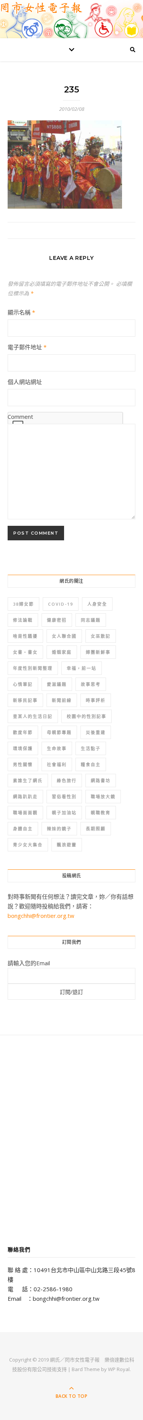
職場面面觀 (25, 812)
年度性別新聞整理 (33, 668)
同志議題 (91, 620)
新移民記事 (25, 700)
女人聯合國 (64, 636)
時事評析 (96, 700)
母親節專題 (59, 732)
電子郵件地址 (27, 347)
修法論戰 (23, 620)
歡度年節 (23, 732)
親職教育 (101, 812)
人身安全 (97, 604)
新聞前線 (62, 700)
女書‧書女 (25, 652)
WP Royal (119, 1369)
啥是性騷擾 (25, 636)
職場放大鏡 (103, 796)
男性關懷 (23, 764)
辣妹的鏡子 (59, 829)
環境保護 (23, 748)
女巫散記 (101, 636)
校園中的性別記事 (86, 716)
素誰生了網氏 (28, 780)
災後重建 (96, 732)
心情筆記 (23, 684)
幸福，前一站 (81, 668)
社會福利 (57, 764)
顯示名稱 (21, 312)
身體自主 (23, 829)
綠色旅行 (67, 780)
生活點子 (91, 748)
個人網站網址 (25, 382)
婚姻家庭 (62, 652)
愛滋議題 (57, 684)
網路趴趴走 (25, 796)
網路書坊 (101, 780)
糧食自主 (91, 764)
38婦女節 (23, 604)
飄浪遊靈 (67, 845)
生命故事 (57, 748)
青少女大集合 (28, 845)
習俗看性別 (64, 796)
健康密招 (57, 620)
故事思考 (91, 684)
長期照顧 (96, 829)
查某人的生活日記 (33, 716)
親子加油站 (64, 812)
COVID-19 (60, 604)
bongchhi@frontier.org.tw (41, 915)
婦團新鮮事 (98, 652)
